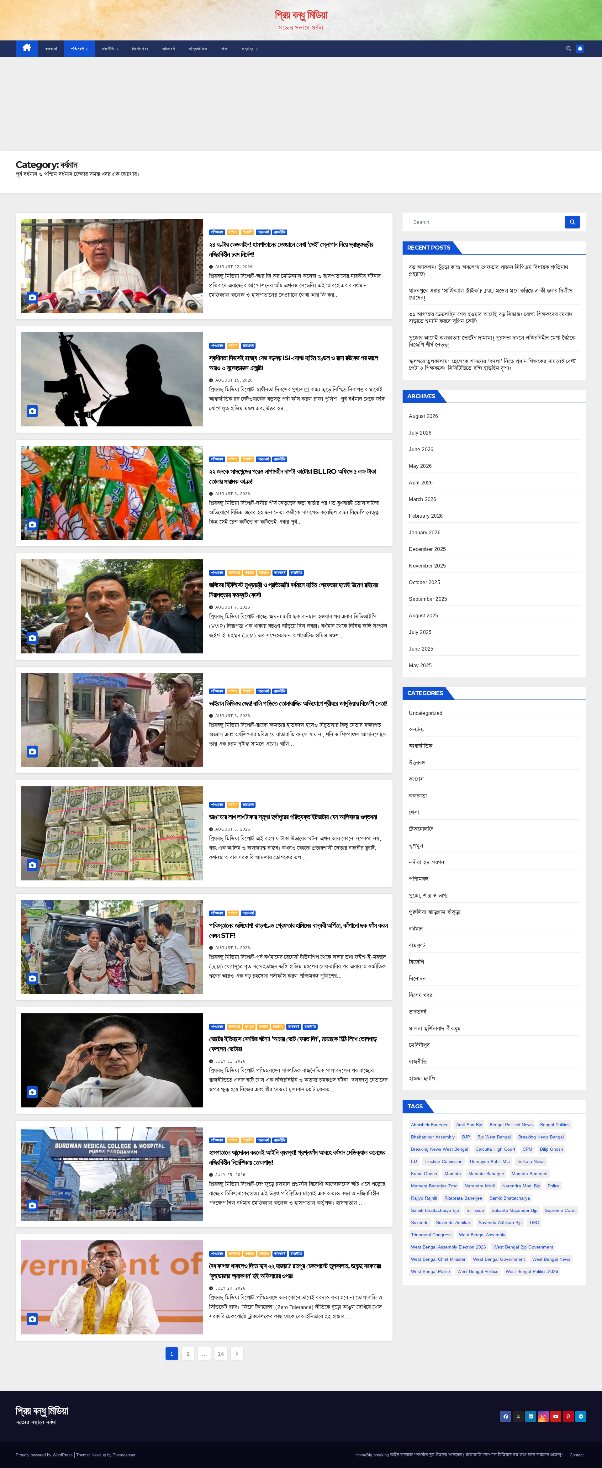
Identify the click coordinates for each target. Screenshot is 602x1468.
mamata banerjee (529, 1173)
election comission (443, 1161)
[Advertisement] (301, 104)
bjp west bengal (494, 1136)
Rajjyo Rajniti (424, 1198)
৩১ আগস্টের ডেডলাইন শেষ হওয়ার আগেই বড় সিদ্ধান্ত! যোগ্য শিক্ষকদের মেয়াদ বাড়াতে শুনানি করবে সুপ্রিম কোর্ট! (490, 318)
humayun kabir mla (490, 1161)
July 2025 (420, 632)
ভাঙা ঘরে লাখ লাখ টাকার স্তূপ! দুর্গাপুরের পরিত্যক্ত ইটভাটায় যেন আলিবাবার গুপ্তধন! (293, 817)
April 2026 (421, 482)
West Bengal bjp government (523, 1247)
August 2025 (423, 615)
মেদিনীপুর (419, 1045)
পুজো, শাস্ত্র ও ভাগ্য (428, 896)
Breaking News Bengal (541, 1136)
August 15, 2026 (234, 380)
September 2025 (428, 599)
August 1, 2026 (232, 948)
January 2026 (424, 532)
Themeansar (124, 1455)
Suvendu (420, 1222)
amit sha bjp (469, 1124)
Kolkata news (531, 1161)
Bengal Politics (554, 1124)
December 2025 (427, 549)
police (554, 1185)
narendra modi (480, 1185)
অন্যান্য (248, 48)
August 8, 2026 (232, 494)
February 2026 (426, 516)
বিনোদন (417, 979)
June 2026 (421, 449)
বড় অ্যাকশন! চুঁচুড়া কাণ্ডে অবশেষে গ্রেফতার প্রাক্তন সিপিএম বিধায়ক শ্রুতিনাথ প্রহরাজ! (488, 271)
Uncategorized (425, 713)
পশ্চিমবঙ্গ (78, 48)
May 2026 (420, 466)
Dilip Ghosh (551, 1149)
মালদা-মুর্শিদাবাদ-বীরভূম (435, 1028)
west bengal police (430, 1271)
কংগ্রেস (416, 779)
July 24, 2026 (230, 1288)
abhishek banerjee (430, 1124)
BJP (466, 1136)
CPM (527, 1149)
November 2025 (427, 565)
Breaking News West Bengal (439, 1149)
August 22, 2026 (234, 267)
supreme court (560, 1210)
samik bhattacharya (510, 1198)
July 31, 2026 (230, 1061)
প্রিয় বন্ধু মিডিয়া (301, 14)
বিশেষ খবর (140, 48)
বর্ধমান (233, 232)
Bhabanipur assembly (433, 1136)
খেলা (224, 48)
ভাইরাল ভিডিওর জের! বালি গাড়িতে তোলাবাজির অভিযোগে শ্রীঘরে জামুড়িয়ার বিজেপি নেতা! (298, 703)
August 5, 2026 (232, 716)
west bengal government (499, 1259)
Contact (577, 1455)
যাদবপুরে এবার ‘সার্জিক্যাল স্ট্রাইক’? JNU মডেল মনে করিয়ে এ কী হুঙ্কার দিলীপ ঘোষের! (490, 294)
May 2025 (420, 665)
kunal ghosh (424, 1173)
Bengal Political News (511, 1124)
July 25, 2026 (230, 1175)
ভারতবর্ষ (168, 48)
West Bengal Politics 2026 (532, 1271)
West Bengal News (551, 1259)
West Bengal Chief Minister (438, 1259)
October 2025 (424, 582)
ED (414, 1161)
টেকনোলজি (421, 829)
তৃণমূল (249, 1026)
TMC (534, 1222)
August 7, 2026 (232, 607)
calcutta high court (495, 1149)
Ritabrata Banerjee (463, 1198)
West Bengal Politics (477, 1271)
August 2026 (423, 416)
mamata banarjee (486, 1173)
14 (221, 1353)
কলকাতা (51, 48)
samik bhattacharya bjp (435, 1210)
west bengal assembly (482, 1234)
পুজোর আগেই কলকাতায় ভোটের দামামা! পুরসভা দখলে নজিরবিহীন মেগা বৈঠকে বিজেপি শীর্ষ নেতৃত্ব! (492, 341)
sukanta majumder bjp (514, 1210)
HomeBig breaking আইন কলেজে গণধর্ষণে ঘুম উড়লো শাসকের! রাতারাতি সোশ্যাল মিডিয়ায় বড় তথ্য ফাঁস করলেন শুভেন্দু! (459, 1455)
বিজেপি (247, 232)
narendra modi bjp (521, 1185)
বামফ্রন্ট (417, 945)
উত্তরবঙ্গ (417, 763)
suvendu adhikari (453, 1222)
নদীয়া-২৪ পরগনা (427, 862)
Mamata (453, 1173)
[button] (568, 48)
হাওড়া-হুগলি (422, 1078)
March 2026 (422, 499)
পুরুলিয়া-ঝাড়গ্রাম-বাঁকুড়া (434, 912)
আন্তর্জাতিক (197, 48)
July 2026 (420, 432)
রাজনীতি (109, 48)
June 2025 (421, 648)
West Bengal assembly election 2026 (448, 1247)
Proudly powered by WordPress (45, 1455)
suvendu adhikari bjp (500, 1222)
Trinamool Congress (431, 1234)
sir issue (475, 1210)
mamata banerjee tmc (434, 1185)
